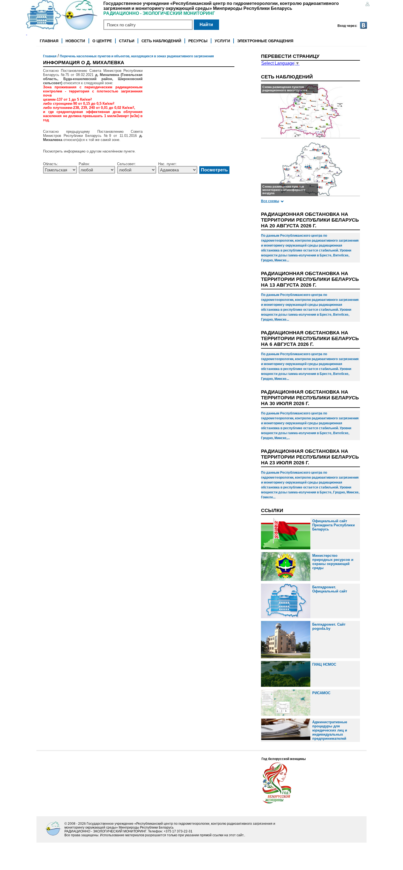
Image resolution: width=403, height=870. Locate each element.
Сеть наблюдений (161, 41)
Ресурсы (198, 41)
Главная (49, 41)
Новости (75, 41)
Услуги (222, 41)
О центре (102, 41)
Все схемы (270, 201)
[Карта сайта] (367, 4)
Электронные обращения (265, 41)
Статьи (126, 41)
